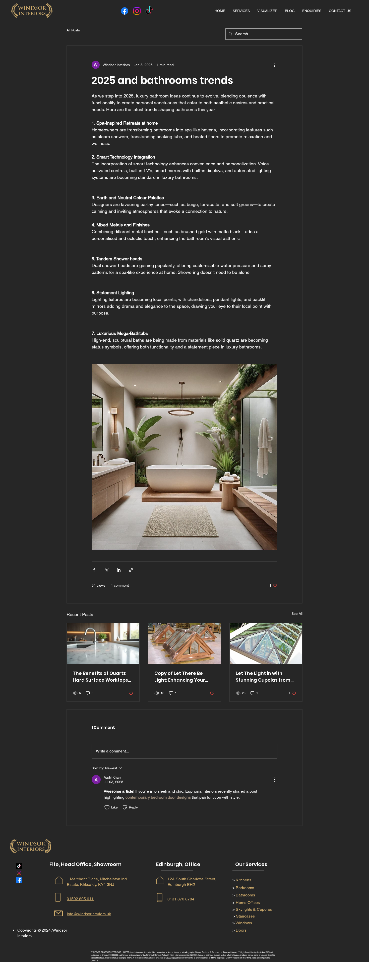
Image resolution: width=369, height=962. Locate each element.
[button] (241, 11)
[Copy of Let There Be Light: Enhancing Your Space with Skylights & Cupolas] (184, 643)
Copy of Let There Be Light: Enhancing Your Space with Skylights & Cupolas (180, 676)
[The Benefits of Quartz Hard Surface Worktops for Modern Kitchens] (103, 643)
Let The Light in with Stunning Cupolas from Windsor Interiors (263, 676)
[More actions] (274, 65)
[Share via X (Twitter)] (106, 570)
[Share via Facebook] (94, 570)
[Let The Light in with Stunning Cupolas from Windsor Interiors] (266, 643)
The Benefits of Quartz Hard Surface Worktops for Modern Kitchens (100, 676)
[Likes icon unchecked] (107, 807)
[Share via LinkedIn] (118, 570)
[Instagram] (137, 11)
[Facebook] (125, 11)
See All (296, 614)
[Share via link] (131, 570)
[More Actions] (274, 780)
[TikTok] (149, 11)
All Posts (73, 30)
